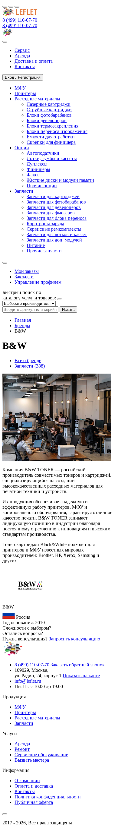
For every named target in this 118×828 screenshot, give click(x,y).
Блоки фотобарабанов (49, 115)
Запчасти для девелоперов (54, 207)
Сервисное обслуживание (41, 754)
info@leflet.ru (28, 681)
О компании (27, 780)
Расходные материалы (37, 717)
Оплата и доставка (34, 785)
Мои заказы (27, 271)
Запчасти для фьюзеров (51, 212)
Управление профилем (38, 282)
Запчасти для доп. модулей (54, 239)
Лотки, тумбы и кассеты (52, 158)
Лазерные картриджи (48, 104)
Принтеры (25, 712)
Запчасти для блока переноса (57, 218)
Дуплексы (37, 163)
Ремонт (22, 749)
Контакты (25, 791)
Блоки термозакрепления (52, 125)
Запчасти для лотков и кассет (57, 234)
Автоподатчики (43, 153)
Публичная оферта (34, 802)
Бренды (22, 325)
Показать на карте (81, 675)
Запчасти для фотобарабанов (56, 201)
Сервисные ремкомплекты (54, 229)
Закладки (24, 276)
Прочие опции (42, 185)
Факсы (34, 174)
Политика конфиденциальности (48, 796)
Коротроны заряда (45, 223)
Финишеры (38, 169)
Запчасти (24, 723)
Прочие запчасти (44, 250)
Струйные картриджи (49, 109)
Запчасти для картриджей (53, 196)
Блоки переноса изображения (57, 131)
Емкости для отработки (51, 136)
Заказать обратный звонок (78, 664)
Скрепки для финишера (51, 142)
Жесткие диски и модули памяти (60, 180)
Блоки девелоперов (47, 120)
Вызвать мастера (32, 760)
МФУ (20, 706)
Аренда (22, 743)
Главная (23, 320)
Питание (36, 245)
